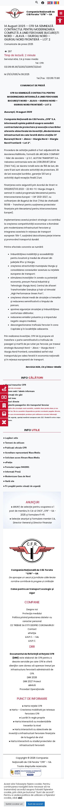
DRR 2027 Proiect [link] (32, 681)
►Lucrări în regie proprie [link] (32, 717)
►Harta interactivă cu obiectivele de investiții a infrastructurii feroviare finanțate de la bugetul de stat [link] (32, 733)
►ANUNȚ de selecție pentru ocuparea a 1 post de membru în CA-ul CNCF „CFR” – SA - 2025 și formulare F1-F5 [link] (32, 510)
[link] (60, 21)
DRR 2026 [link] (32, 677)
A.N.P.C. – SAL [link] (32, 637)
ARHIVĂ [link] (32, 685)
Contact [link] (32, 629)
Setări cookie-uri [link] (14, 803)
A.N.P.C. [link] (32, 640)
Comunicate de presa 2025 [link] (18, 44)
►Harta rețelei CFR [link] (32, 705)
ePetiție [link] (32, 633)
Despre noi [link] (32, 609)
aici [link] (20, 797)
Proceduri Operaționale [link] (32, 689)
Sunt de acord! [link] (35, 803)
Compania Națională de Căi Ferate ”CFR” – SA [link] (40, 13)
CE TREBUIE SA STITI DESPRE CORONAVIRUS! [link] (32, 625)
